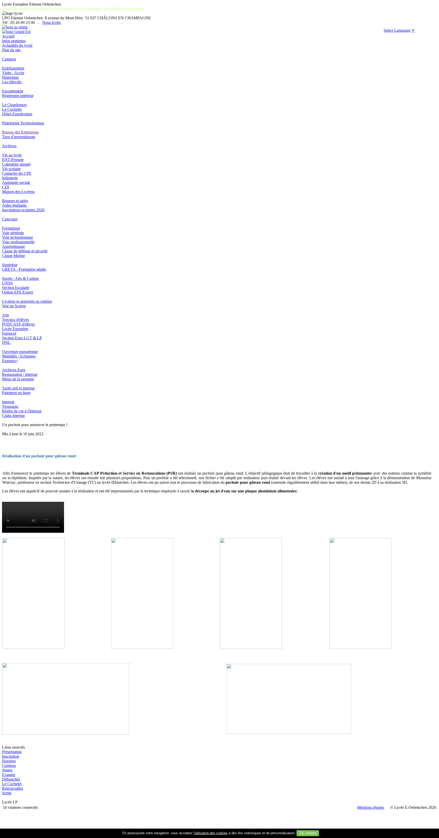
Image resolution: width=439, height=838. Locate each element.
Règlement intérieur (18, 95)
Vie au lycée (12, 155)
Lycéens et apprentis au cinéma (27, 301)
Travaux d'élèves (15, 319)
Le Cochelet (12, 109)
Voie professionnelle (18, 242)
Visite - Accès (13, 73)
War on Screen (14, 306)
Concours (10, 219)
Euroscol (9, 333)
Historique (10, 77)
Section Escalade (15, 287)
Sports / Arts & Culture (20, 278)
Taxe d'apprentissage (18, 137)
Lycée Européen (15, 329)
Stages (7, 770)
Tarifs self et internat (18, 388)
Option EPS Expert (17, 292)
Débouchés (11, 779)
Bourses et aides (15, 201)
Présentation (12, 752)
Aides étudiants (14, 205)
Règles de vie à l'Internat (21, 411)
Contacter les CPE (17, 173)
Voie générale (13, 233)
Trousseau (10, 406)
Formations (11, 228)
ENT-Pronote (13, 159)
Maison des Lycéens (18, 191)
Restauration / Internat (19, 374)
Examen (8, 774)
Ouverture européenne (20, 351)
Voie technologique (17, 237)
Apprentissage (13, 246)
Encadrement (12, 91)
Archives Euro (13, 370)
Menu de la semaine (18, 379)
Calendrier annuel (16, 164)
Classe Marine (13, 255)
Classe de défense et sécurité (25, 251)
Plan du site (11, 50)
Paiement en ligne (16, 393)
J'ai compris (308, 833)
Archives (9, 146)
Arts (5, 315)
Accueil (8, 36)
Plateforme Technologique (23, 123)
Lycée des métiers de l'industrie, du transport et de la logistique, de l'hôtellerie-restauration (73, 9)
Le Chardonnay (14, 105)
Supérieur (10, 265)
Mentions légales (370, 807)
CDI (5, 187)
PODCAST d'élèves (18, 324)
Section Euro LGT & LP (22, 338)
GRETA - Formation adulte (24, 269)
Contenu (9, 765)
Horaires (9, 761)
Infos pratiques (14, 41)
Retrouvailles (12, 788)
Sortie (6, 793)
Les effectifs (12, 82)
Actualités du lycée (17, 45)
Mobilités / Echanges (19, 356)
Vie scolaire (11, 169)
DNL (6, 342)
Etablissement (13, 68)
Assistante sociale (16, 182)
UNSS (7, 283)
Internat (8, 402)
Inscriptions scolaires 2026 (23, 210)
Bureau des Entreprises (20, 132)
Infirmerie (10, 178)
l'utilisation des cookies (211, 833)
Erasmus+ (10, 361)
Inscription (10, 756)
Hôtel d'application (17, 114)
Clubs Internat (13, 415)
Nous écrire (51, 22)
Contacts (9, 59)
